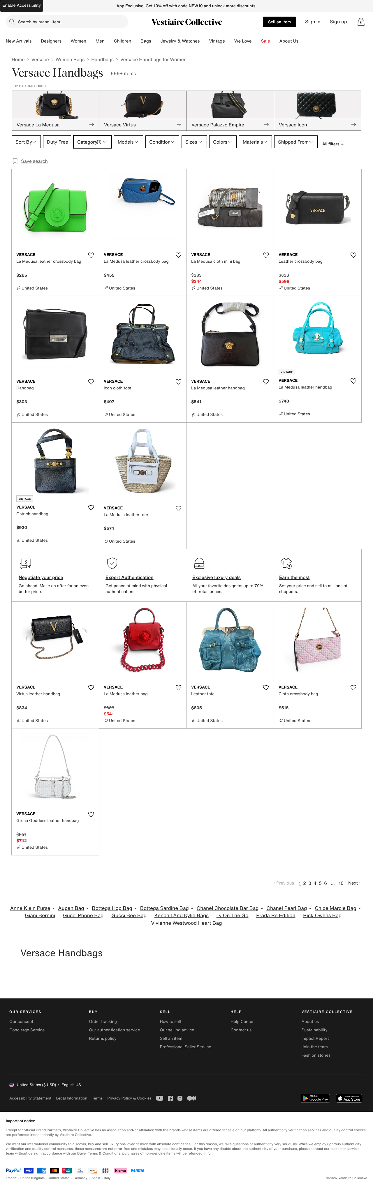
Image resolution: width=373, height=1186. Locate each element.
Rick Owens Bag (322, 915)
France (11, 1178)
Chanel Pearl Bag (286, 908)
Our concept (21, 1022)
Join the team (315, 1047)
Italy (107, 1178)
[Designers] (66, 41)
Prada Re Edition (275, 915)
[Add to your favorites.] (90, 255)
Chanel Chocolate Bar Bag (228, 908)
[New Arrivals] (36, 41)
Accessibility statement (30, 1098)
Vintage (217, 41)
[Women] (91, 41)
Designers (51, 41)
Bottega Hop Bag (112, 908)
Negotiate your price (41, 577)
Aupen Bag (71, 908)
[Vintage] (229, 41)
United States (59, 1178)
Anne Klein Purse (30, 908)
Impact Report (315, 1038)
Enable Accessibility (21, 5)
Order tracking (103, 1022)
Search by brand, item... (41, 22)
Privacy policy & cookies (129, 1098)
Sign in (313, 22)
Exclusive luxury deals (216, 577)
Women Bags (70, 59)
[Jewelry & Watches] (204, 41)
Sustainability (315, 1030)
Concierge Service (27, 1030)
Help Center (242, 1022)
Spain (96, 1178)
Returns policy (102, 1038)
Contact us (241, 1030)
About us (310, 1022)
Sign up (338, 22)
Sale (265, 41)
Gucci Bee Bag (128, 915)
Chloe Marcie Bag (335, 908)
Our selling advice (177, 1030)
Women (78, 41)
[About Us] (303, 41)
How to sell (170, 1022)
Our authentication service (114, 1030)
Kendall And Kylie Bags (181, 915)
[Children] (135, 41)
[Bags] (155, 41)
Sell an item (279, 22)
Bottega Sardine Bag (164, 908)
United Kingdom (32, 1178)
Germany (80, 1178)
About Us (288, 41)
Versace (40, 59)
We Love (243, 41)
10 (341, 883)
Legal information (71, 1098)
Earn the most (294, 577)
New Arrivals (18, 41)
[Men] (109, 41)
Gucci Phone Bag (83, 915)
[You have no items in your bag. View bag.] (361, 22)
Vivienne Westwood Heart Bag (186, 923)
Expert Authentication (129, 577)
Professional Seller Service (185, 1047)
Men (100, 41)
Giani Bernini (40, 915)
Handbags (102, 59)
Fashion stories (316, 1055)
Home (18, 59)
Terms (97, 1098)
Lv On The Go (233, 915)
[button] (361, 22)
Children (122, 41)
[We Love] (256, 41)
